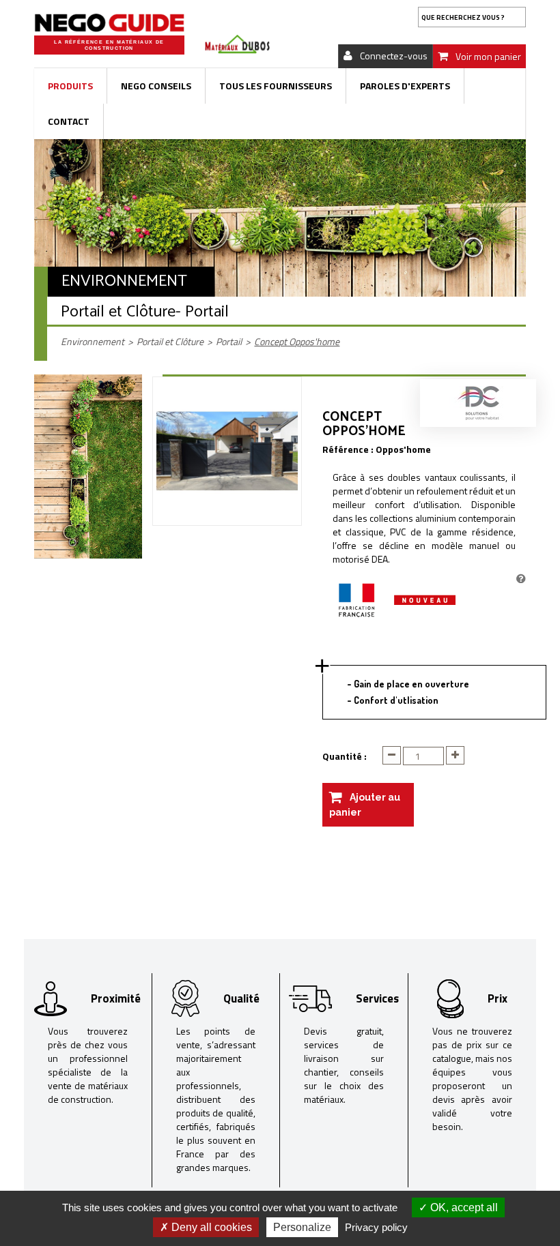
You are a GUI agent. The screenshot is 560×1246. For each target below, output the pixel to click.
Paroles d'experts (405, 85)
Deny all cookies (210, 1227)
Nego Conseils (156, 85)
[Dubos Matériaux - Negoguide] (109, 23)
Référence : (348, 449)
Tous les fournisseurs (275, 85)
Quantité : (344, 756)
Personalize (302, 1227)
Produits (70, 85)
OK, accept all (463, 1207)
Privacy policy (376, 1227)
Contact (68, 121)
